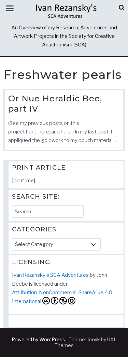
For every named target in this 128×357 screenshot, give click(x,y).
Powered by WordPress (38, 339)
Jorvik (93, 339)
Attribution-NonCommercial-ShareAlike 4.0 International (62, 296)
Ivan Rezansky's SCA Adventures (50, 275)
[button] (122, 7)
